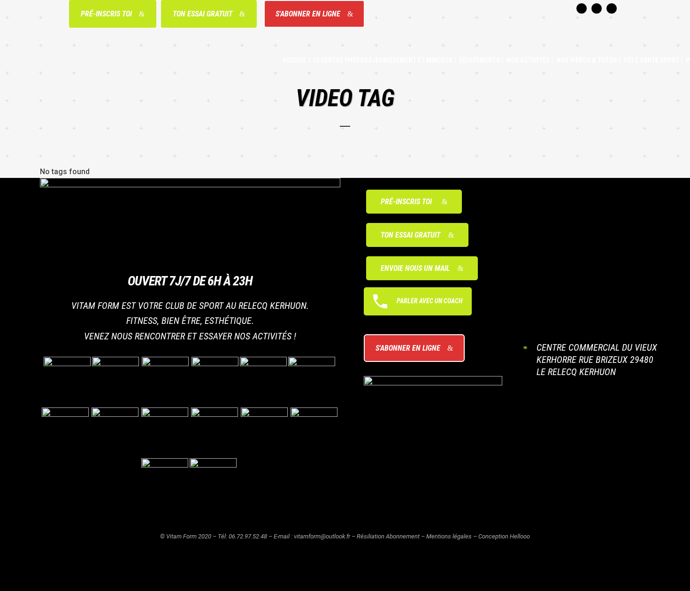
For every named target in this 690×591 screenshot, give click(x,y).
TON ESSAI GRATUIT (202, 13)
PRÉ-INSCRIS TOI (106, 13)
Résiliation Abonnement (388, 536)
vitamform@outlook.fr (322, 536)
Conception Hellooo (504, 536)
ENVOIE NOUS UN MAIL (415, 268)
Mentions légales (449, 536)
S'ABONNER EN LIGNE (308, 13)
